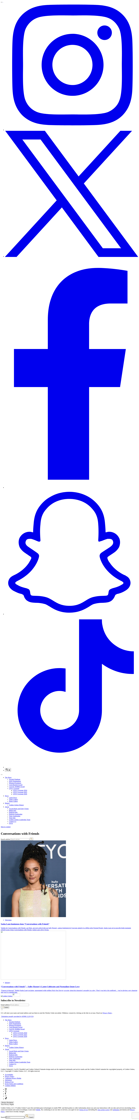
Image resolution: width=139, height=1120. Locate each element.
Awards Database (14, 779)
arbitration (116, 1110)
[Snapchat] (71, 614)
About (7, 807)
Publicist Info (13, 812)
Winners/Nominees (15, 783)
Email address (5, 1005)
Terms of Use (9, 1082)
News (7, 796)
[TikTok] (71, 767)
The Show (8, 777)
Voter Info (12, 818)
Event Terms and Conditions (14, 1084)
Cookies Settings (10, 1085)
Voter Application (14, 816)
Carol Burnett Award (15, 785)
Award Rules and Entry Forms (19, 809)
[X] (71, 256)
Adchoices (8, 1080)
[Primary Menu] (1, 2)
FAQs (11, 823)
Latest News (13, 798)
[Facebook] (71, 487)
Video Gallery (13, 799)
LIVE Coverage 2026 (20, 794)
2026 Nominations (15, 781)
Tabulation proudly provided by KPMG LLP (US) (17, 1016)
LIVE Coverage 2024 (20, 790)
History (7, 803)
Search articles (5, 839)
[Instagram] (71, 130)
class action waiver (103, 1110)
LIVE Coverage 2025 (20, 792)
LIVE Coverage (14, 788)
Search (3, 1117)
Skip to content (5, 827)
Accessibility (9, 1074)
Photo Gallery (13, 801)
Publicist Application (15, 814)
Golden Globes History (16, 805)
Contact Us (12, 821)
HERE (38, 1110)
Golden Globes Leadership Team (19, 820)
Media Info (12, 810)
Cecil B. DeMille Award (17, 787)
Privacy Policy (107, 1013)
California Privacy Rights (13, 1078)
